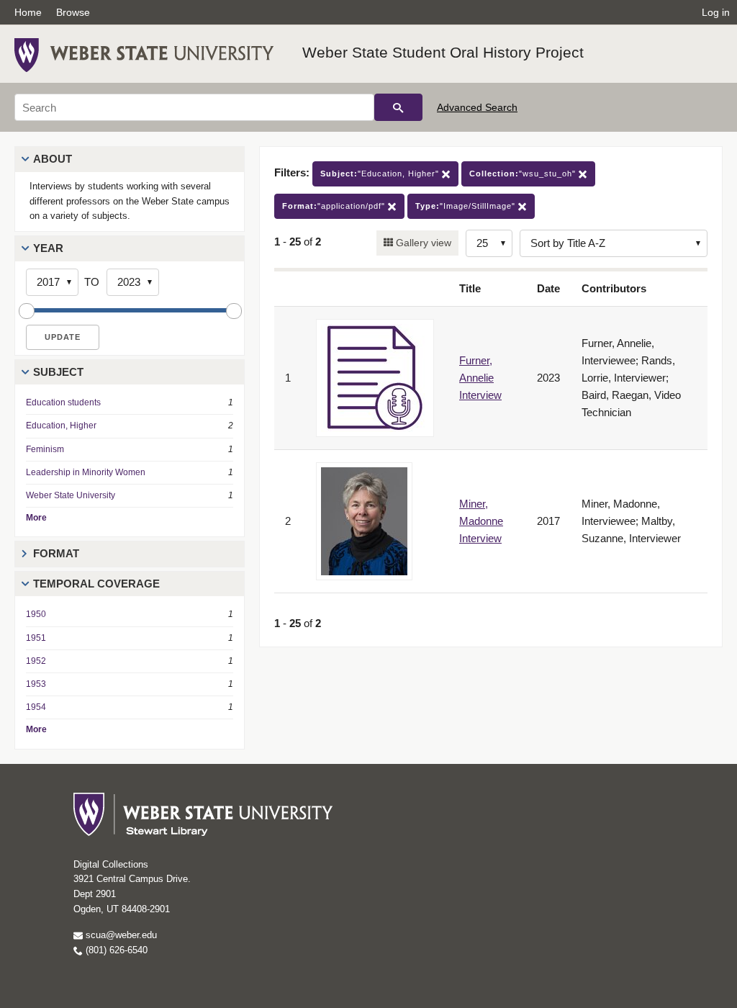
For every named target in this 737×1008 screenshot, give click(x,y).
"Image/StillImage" (466, 206)
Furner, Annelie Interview (480, 377)
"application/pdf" (335, 206)
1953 (36, 684)
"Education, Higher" (381, 173)
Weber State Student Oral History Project (443, 52)
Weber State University (70, 495)
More (36, 518)
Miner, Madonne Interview (481, 521)
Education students (63, 402)
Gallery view (422, 242)
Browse (73, 12)
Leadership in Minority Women (85, 472)
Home (28, 12)
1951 (36, 638)
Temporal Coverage (96, 583)
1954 (36, 707)
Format (56, 553)
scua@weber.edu (120, 935)
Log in (716, 12)
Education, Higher (61, 425)
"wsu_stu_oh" (524, 173)
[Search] (398, 107)
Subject (58, 372)
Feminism (45, 449)
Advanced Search (477, 107)
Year (48, 248)
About (52, 159)
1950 (36, 614)
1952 (36, 661)
